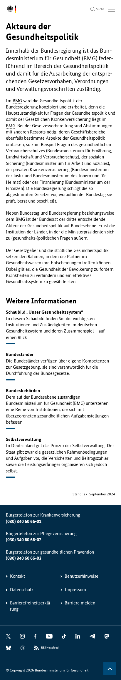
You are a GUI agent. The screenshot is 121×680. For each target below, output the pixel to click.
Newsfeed (49, 647)
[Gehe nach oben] (109, 668)
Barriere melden (80, 603)
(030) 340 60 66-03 (23, 558)
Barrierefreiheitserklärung (31, 606)
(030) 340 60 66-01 (23, 521)
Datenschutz (21, 589)
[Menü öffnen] (111, 9)
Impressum (75, 589)
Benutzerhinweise (81, 576)
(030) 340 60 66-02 (23, 539)
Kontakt (17, 576)
